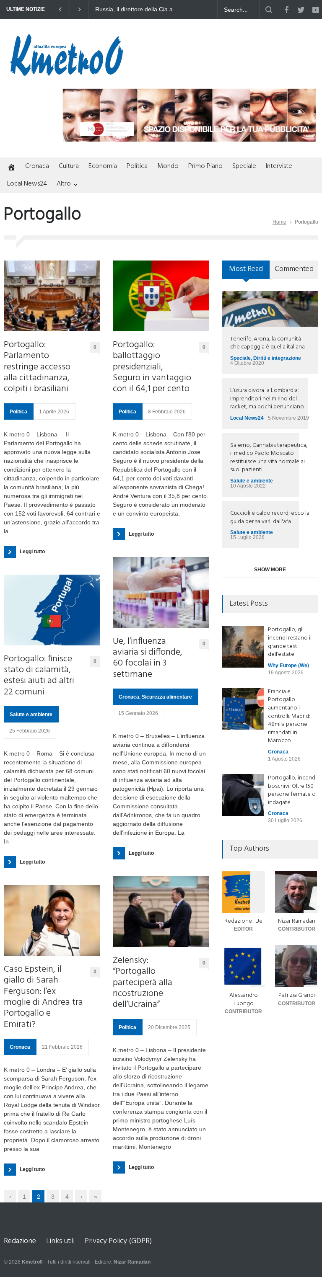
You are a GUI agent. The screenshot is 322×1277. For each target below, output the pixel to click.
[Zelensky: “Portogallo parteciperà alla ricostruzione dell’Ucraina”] (161, 911)
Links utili (60, 1241)
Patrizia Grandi (296, 995)
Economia (102, 166)
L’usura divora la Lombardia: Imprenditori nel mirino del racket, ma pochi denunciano (267, 399)
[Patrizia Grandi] (296, 966)
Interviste (279, 166)
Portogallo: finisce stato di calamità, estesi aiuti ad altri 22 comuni (39, 676)
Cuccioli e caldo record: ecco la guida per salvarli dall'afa (269, 517)
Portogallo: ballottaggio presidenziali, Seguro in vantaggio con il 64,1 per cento (152, 367)
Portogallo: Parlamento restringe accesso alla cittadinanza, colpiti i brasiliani (37, 367)
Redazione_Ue (243, 921)
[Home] (10, 168)
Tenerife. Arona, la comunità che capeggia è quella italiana (267, 343)
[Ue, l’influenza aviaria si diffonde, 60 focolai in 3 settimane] (161, 592)
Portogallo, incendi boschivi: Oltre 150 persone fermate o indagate (292, 790)
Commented (294, 269)
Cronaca (37, 166)
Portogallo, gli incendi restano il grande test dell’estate (290, 642)
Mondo (168, 166)
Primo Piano (205, 166)
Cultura (69, 166)
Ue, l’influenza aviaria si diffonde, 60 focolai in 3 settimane (147, 658)
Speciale (244, 166)
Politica (137, 166)
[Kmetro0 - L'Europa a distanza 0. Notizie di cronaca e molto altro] (67, 72)
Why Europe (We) (288, 665)
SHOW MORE (270, 570)
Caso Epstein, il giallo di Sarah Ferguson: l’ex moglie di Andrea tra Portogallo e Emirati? (43, 997)
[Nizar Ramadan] (296, 892)
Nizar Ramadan (296, 921)
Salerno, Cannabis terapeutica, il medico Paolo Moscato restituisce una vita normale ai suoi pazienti (268, 458)
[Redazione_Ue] (243, 892)
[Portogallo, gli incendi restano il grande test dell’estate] (243, 647)
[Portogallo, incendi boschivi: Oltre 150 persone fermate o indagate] (243, 795)
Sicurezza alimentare (167, 697)
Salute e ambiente (31, 714)
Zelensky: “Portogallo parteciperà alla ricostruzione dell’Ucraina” (142, 983)
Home (279, 222)
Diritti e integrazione (277, 358)
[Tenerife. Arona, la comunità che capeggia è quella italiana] (270, 308)
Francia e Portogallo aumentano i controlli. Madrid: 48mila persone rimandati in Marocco (289, 716)
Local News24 (27, 183)
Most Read (246, 269)
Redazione (20, 1241)
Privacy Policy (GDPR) (118, 1241)
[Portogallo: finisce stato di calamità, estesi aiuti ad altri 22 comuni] (52, 610)
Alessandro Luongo (243, 1000)
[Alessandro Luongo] (243, 966)
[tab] (246, 273)
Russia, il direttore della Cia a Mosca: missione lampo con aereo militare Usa (134, 9)
